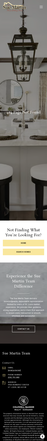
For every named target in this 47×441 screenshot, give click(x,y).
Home (23, 243)
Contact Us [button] (24, 329)
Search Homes (23, 252)
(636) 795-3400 (13, 377)
